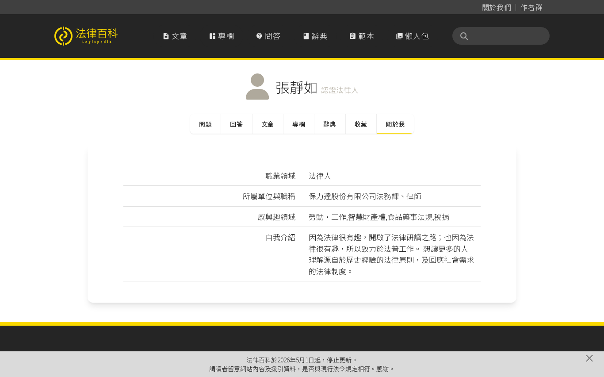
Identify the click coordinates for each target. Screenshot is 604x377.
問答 (268, 35)
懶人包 (412, 35)
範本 (362, 35)
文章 (175, 35)
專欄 (221, 35)
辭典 (315, 35)
